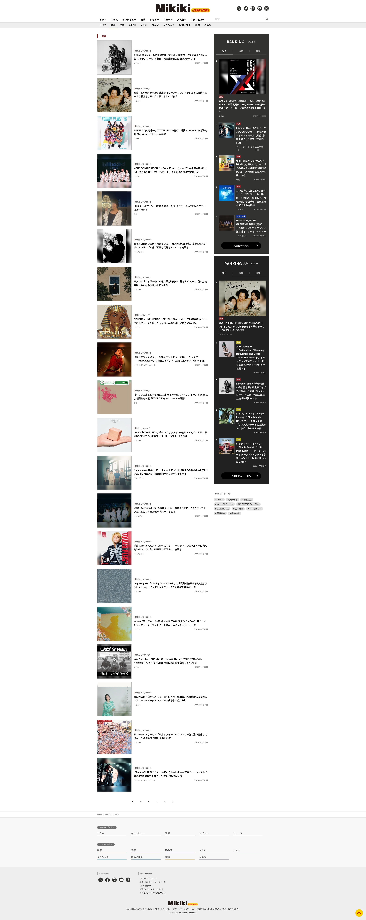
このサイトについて (148, 878)
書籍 (197, 25)
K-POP (132, 25)
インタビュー (129, 19)
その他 (207, 25)
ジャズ (155, 25)
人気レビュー (198, 19)
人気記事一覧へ (241, 245)
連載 (143, 19)
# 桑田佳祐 (232, 499)
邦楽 (113, 25)
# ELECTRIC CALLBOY (248, 504)
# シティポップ (254, 509)
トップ (103, 19)
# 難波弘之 (247, 499)
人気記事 (181, 19)
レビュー (154, 19)
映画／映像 (185, 25)
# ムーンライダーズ (224, 504)
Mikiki (99, 814)
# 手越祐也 (220, 513)
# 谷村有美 (234, 513)
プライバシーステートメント (152, 889)
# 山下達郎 (238, 509)
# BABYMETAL (222, 509)
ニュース (168, 19)
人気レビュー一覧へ (241, 475)
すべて (103, 25)
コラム (114, 19)
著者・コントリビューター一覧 (153, 882)
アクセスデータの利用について (153, 893)
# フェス (219, 499)
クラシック (169, 25)
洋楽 (122, 25)
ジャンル (108, 814)
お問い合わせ (145, 886)
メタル (143, 25)
